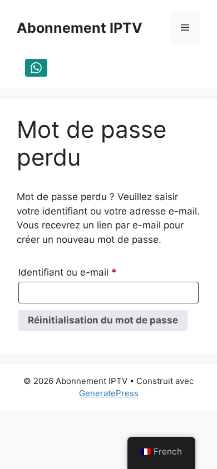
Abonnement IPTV (79, 27)
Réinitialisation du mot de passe (103, 320)
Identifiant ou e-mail (91, 272)
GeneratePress (109, 393)
